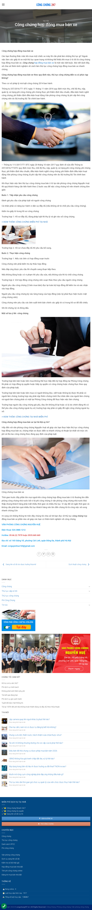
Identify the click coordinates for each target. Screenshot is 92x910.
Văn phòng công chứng (11, 855)
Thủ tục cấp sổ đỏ (9, 591)
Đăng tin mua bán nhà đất (12, 875)
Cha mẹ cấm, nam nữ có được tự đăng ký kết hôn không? (32, 727)
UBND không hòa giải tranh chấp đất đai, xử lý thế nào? (32, 759)
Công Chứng (51, 907)
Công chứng (7, 586)
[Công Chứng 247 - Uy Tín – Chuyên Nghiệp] (46, 5)
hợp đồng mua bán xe (44, 63)
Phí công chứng (47, 824)
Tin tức (46, 21)
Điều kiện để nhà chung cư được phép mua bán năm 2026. (33, 751)
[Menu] (3, 5)
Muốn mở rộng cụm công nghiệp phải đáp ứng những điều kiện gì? (36, 774)
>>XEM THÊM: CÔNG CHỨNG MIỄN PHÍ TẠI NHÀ (25, 222)
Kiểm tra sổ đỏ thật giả (10, 863)
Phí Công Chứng (8, 600)
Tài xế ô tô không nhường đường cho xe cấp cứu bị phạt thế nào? (36, 743)
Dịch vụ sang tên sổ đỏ (11, 859)
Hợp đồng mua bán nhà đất (12, 867)
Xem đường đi (46, 818)
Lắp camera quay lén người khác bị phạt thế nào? (29, 719)
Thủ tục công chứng (10, 596)
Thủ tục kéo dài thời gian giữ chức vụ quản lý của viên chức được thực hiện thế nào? (44, 782)
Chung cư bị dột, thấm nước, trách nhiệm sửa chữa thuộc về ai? (35, 735)
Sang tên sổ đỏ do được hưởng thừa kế (20, 564)
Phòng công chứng (64, 907)
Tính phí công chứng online (12, 871)
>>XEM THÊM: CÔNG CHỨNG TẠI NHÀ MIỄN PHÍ (25, 417)
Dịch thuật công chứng (78, 564)
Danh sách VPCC (8, 844)
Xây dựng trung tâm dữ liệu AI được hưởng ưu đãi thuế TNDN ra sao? (37, 766)
